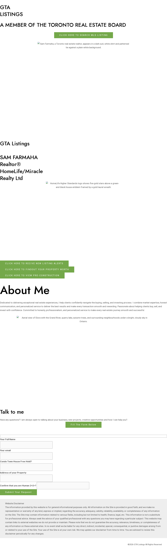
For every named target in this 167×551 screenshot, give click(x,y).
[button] (83, 425)
